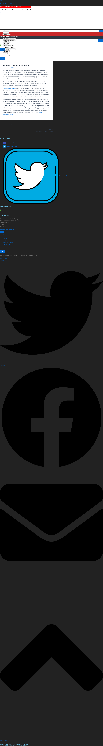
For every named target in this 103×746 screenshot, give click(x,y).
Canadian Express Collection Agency (10, 4)
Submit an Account (9, 40)
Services (6, 43)
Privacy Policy (6, 244)
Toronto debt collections (9, 88)
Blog (4, 248)
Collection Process (9, 38)
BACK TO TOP (3, 258)
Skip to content (4, 1)
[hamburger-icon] (101, 31)
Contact (5, 246)
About (5, 41)
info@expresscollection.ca (7, 229)
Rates (4, 240)
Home (5, 31)
